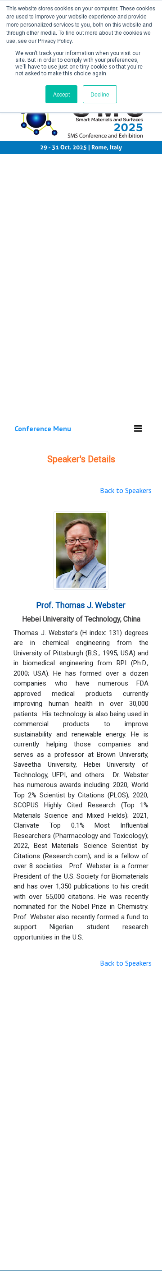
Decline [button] (99, 94)
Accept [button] (61, 94)
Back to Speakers (126, 490)
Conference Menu (42, 428)
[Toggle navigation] (138, 428)
